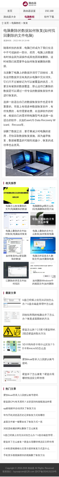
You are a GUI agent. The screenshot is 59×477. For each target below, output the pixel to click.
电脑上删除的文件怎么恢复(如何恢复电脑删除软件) (43, 234)
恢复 (25, 23)
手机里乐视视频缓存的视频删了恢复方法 (24, 455)
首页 (9, 10)
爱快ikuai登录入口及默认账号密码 (20, 395)
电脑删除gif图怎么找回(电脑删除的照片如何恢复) (43, 209)
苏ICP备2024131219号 (46, 471)
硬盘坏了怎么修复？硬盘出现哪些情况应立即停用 (28, 441)
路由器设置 (29, 10)
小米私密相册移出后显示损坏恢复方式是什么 (26, 448)
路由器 (31, 468)
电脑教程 (29, 16)
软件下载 (49, 16)
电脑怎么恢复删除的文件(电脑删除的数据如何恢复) (16, 209)
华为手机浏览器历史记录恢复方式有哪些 (24, 415)
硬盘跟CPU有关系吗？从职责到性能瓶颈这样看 (27, 401)
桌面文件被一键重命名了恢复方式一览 (22, 421)
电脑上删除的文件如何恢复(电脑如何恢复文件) (16, 234)
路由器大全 (10, 16)
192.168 (49, 10)
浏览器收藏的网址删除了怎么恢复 (20, 428)
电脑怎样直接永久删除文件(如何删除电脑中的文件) (43, 258)
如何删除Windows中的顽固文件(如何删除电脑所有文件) (43, 283)
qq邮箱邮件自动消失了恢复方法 (19, 408)
